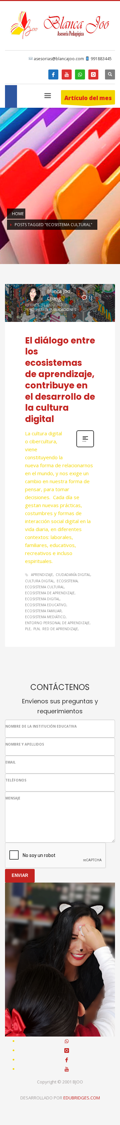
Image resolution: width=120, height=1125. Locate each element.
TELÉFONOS (15, 780)
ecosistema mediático (45, 617)
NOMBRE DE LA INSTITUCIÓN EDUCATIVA (41, 726)
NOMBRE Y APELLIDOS (24, 744)
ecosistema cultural (44, 587)
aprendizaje (42, 574)
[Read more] (85, 446)
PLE (28, 629)
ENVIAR (20, 875)
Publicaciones (62, 309)
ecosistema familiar (43, 611)
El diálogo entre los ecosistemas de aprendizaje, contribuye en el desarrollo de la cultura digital (60, 380)
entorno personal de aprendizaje (57, 623)
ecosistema (67, 581)
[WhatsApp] (80, 74)
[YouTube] (67, 74)
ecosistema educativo (45, 605)
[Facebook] (53, 74)
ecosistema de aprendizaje (50, 593)
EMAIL (10, 762)
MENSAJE (12, 798)
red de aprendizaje (60, 629)
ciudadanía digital (73, 574)
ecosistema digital (42, 599)
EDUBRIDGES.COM (81, 1098)
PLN (36, 629)
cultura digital (39, 581)
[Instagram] (93, 74)
